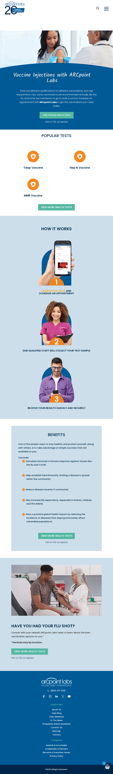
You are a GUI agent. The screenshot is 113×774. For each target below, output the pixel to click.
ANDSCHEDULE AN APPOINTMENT (56, 292)
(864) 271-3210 (57, 690)
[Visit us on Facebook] (43, 697)
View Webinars (56, 716)
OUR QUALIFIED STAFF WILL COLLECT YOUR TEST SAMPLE (56, 350)
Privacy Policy (56, 756)
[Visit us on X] (62, 697)
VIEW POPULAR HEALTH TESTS (57, 115)
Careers (57, 734)
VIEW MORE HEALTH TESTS (56, 207)
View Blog (56, 713)
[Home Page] (14, 8)
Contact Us (56, 727)
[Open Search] (97, 8)
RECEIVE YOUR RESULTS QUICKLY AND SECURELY (56, 408)
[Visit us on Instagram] (50, 697)
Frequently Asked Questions (56, 724)
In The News (57, 720)
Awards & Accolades (56, 745)
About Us (56, 709)
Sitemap (56, 731)
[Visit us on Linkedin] (56, 697)
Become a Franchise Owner (56, 752)
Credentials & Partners (56, 749)
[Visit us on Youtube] (69, 697)
